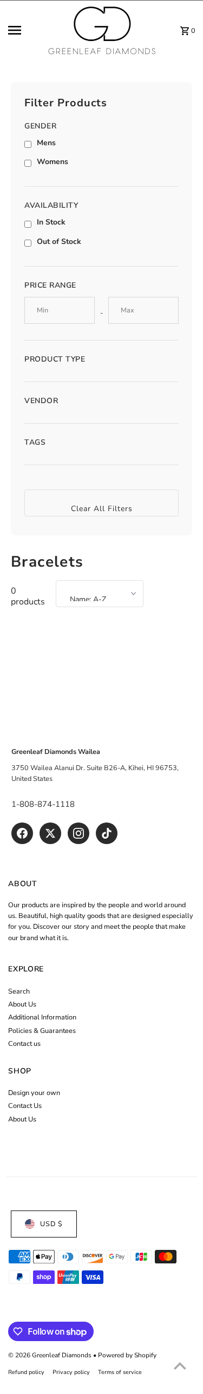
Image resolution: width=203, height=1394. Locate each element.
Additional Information (42, 1017)
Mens (46, 143)
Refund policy (26, 1372)
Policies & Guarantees (42, 1031)
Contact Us (25, 1106)
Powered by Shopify (127, 1355)
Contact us (24, 1044)
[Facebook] (22, 833)
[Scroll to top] (180, 1366)
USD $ (51, 1224)
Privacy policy (71, 1372)
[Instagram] (78, 833)
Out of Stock (59, 241)
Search (19, 991)
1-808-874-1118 (43, 804)
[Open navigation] (24, 30)
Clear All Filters (102, 509)
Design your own (34, 1093)
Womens (52, 162)
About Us (22, 1004)
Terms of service (120, 1372)
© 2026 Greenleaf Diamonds (50, 1355)
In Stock (51, 222)
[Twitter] (50, 833)
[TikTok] (106, 833)
